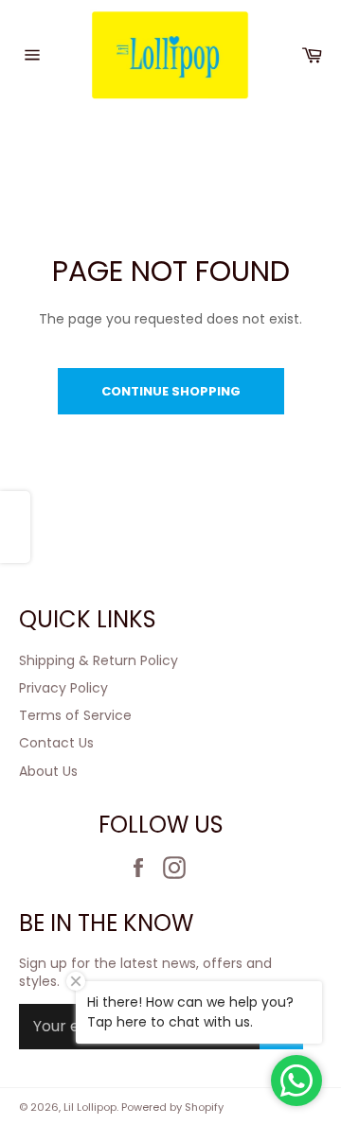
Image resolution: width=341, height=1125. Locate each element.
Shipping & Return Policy (98, 660)
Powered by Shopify (172, 1107)
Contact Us (56, 742)
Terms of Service (75, 715)
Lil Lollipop (90, 1107)
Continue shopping (171, 391)
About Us (48, 771)
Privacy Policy (63, 687)
